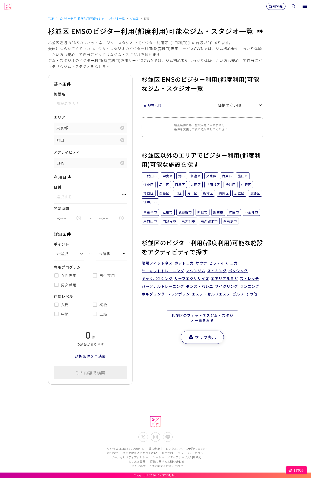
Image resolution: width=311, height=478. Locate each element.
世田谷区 (213, 184)
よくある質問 (137, 461)
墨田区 (243, 176)
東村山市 (150, 221)
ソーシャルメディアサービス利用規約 (177, 457)
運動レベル (63, 296)
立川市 (168, 212)
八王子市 (150, 212)
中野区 (246, 184)
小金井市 (251, 212)
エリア (59, 117)
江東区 (148, 184)
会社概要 (112, 453)
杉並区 (148, 193)
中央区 (168, 176)
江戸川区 (150, 202)
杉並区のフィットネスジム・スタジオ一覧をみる (202, 318)
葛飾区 (255, 193)
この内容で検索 (90, 372)
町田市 (234, 212)
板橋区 (208, 193)
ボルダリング (153, 294)
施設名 (59, 94)
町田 (60, 140)
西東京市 (230, 221)
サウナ (201, 263)
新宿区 (196, 176)
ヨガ (234, 263)
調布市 (218, 212)
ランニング (249, 286)
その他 (251, 294)
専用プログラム (67, 267)
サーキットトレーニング (163, 270)
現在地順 (154, 105)
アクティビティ (67, 152)
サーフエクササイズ (191, 278)
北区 (178, 193)
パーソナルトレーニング (163, 286)
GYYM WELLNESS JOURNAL (125, 448)
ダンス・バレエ (199, 286)
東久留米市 (209, 221)
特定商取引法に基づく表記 (139, 453)
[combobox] (69, 253)
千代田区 (150, 176)
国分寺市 (169, 221)
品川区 (164, 184)
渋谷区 (230, 184)
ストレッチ (249, 278)
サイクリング (226, 286)
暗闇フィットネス (157, 263)
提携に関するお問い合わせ (167, 461)
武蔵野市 (185, 212)
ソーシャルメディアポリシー (129, 457)
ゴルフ (238, 294)
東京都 (62, 128)
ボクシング (238, 270)
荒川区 (192, 193)
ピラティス (218, 263)
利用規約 (167, 453)
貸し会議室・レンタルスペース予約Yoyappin (177, 448)
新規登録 (276, 6)
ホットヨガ (184, 263)
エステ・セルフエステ (211, 294)
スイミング (217, 270)
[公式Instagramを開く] (155, 437)
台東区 (227, 176)
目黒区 (180, 184)
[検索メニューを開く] (293, 6)
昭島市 (202, 212)
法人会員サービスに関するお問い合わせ (157, 466)
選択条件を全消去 (90, 356)
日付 (57, 187)
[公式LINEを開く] (168, 437)
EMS (60, 163)
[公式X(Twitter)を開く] (143, 437)
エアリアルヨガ (224, 278)
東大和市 (188, 221)
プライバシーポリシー (192, 453)
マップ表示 (205, 337)
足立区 (239, 193)
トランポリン (178, 294)
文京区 (211, 176)
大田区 (196, 184)
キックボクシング (157, 278)
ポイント (61, 244)
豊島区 (164, 193)
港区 (181, 176)
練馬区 (224, 193)
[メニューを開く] (304, 6)
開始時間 (61, 208)
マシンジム (195, 270)
